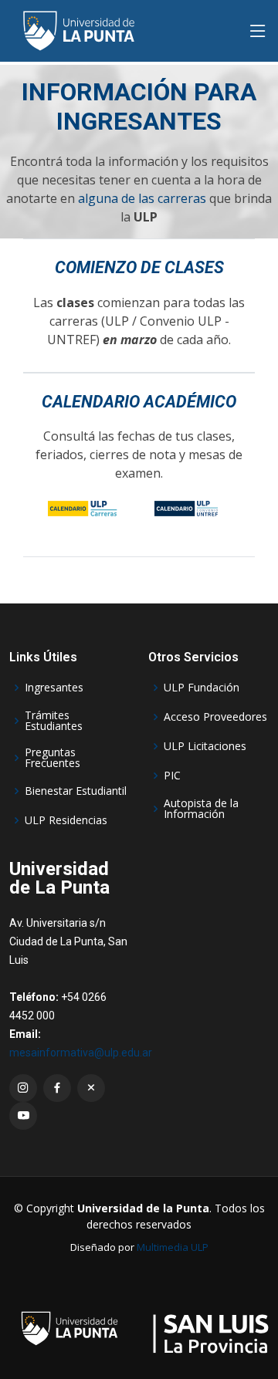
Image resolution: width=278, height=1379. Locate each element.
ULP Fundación (201, 687)
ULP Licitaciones (205, 746)
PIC (172, 775)
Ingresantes (54, 687)
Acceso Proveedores (215, 716)
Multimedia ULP (172, 1247)
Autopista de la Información (201, 809)
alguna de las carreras (142, 198)
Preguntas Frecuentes (52, 758)
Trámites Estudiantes (54, 721)
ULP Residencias (66, 820)
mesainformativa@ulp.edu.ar (80, 1052)
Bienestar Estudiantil (76, 791)
